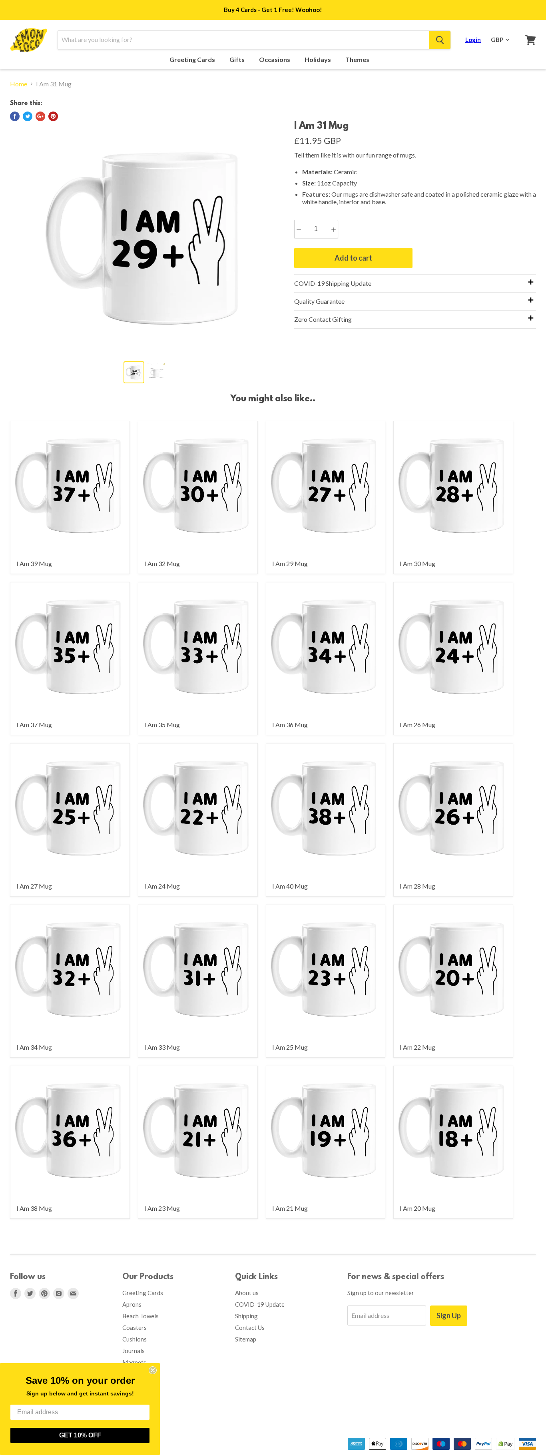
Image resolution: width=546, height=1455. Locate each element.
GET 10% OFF (80, 1435)
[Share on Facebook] (15, 116)
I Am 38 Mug (34, 1208)
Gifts (237, 59)
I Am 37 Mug (34, 724)
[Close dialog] (153, 1370)
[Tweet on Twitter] (27, 116)
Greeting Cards (192, 59)
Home (18, 84)
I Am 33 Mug (162, 1047)
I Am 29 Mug (290, 563)
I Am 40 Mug (290, 886)
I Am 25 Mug (290, 1047)
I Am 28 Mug (417, 886)
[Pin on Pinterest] (53, 116)
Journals (133, 1350)
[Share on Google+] (40, 116)
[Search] (439, 40)
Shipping (246, 1315)
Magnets (134, 1362)
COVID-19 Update (260, 1304)
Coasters (134, 1327)
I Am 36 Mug (290, 724)
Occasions (275, 59)
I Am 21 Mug (290, 1208)
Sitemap (245, 1339)
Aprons (131, 1304)
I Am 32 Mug (162, 563)
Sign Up (448, 1315)
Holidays (318, 59)
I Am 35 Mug (162, 724)
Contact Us (250, 1327)
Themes (358, 59)
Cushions (134, 1339)
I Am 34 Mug (34, 1047)
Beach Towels (140, 1315)
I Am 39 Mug (34, 563)
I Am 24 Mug (162, 886)
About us (247, 1292)
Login (473, 39)
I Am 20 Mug (417, 1208)
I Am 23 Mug (162, 1208)
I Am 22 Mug (417, 1047)
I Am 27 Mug (34, 886)
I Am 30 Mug (417, 563)
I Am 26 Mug (417, 724)
